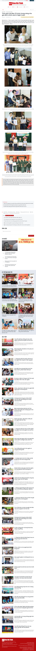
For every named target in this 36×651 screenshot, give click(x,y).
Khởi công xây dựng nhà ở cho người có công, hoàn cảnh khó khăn (26, 331)
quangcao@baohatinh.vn (25, 649)
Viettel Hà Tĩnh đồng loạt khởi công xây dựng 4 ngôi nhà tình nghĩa (24, 478)
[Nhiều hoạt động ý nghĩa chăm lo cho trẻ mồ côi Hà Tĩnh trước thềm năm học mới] (10, 324)
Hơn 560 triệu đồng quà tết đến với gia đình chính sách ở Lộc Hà (15, 206)
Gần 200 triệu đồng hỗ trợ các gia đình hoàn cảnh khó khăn (23, 597)
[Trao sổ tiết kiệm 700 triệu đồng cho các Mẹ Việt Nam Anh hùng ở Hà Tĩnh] (10, 279)
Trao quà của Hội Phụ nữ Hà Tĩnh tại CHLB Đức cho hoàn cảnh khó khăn (23, 577)
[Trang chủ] (3, 10)
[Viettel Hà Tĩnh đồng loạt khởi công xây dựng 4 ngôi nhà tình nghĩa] (7, 481)
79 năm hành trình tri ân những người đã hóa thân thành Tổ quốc (15, 221)
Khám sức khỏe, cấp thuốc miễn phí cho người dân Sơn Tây (23, 419)
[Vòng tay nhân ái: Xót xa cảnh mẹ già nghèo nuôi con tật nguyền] (7, 501)
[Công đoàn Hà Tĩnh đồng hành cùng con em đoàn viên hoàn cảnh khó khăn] (10, 293)
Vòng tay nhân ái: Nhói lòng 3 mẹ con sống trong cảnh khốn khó (24, 538)
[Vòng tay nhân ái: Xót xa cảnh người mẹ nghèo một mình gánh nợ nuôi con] (7, 432)
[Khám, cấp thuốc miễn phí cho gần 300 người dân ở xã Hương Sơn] (7, 391)
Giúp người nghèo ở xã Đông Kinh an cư (24, 557)
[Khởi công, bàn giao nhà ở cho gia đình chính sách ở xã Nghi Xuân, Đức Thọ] (7, 442)
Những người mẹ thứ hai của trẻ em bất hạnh (24, 567)
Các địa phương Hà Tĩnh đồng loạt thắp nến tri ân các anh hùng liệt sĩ (17, 224)
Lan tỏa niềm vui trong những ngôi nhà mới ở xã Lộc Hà (24, 617)
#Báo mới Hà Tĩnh (6, 213)
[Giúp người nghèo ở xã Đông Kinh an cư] (7, 560)
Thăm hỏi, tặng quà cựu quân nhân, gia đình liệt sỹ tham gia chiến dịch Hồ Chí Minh (18, 203)
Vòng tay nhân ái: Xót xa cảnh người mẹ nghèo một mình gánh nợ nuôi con (23, 429)
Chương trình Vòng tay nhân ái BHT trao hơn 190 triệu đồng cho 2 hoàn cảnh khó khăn (23, 399)
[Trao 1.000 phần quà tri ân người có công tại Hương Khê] (7, 451)
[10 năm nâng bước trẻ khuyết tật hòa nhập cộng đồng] (7, 531)
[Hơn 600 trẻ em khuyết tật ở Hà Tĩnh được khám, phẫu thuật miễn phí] (7, 372)
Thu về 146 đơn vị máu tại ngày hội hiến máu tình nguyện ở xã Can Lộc (24, 508)
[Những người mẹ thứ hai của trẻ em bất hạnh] (7, 570)
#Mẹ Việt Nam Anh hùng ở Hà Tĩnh (14, 213)
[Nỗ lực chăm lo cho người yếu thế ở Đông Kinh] (7, 550)
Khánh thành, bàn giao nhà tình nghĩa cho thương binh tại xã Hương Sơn (23, 468)
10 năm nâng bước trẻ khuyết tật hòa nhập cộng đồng (23, 528)
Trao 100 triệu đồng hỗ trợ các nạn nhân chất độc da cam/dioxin (22, 627)
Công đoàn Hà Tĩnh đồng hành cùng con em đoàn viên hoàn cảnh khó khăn (9, 300)
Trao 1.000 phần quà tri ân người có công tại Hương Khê (23, 449)
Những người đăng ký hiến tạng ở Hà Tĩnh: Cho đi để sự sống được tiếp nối (10, 253)
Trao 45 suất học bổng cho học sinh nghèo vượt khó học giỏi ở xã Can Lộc (23, 339)
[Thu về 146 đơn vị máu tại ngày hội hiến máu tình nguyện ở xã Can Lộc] (7, 511)
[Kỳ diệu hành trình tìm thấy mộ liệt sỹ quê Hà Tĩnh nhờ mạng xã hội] (10, 245)
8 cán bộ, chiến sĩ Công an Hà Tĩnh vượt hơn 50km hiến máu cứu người (24, 379)
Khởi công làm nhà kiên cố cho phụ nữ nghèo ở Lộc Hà (23, 349)
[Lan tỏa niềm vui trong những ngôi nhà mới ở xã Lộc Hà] (7, 619)
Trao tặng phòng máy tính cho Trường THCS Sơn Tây (23, 587)
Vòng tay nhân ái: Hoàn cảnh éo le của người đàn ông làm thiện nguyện (23, 359)
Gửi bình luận (31, 235)
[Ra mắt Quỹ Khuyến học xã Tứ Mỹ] (26, 279)
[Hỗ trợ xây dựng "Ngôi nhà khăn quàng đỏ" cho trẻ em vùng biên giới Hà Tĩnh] (7, 610)
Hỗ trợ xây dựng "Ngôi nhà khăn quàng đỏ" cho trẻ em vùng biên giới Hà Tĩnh (23, 607)
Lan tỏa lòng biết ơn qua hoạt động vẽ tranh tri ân (14, 222)
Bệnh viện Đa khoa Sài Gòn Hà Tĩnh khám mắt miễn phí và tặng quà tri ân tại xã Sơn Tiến (23, 410)
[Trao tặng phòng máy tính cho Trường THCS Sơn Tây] (7, 590)
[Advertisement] (18, 193)
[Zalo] (28, 0)
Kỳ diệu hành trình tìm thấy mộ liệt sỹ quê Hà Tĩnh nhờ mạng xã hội (11, 248)
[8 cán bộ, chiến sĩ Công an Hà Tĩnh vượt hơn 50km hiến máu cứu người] (7, 381)
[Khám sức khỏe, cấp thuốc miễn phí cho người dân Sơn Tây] (7, 422)
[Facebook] (24, 0)
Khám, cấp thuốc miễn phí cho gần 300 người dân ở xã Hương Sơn (24, 389)
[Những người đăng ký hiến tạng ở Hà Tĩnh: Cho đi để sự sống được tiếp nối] (7, 491)
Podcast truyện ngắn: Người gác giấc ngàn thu (13, 217)
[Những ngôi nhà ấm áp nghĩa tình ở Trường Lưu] (10, 308)
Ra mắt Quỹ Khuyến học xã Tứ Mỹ (25, 285)
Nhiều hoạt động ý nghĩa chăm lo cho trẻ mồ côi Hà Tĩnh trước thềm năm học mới (9, 331)
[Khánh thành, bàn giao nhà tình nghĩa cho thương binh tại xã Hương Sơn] (7, 471)
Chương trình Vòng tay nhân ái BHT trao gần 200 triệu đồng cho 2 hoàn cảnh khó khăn (23, 519)
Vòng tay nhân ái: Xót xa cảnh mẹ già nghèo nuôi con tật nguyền (24, 498)
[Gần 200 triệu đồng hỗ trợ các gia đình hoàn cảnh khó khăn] (7, 600)
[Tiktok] (25, 0)
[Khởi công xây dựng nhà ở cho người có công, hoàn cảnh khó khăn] (26, 324)
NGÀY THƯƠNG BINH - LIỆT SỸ (9, 215)
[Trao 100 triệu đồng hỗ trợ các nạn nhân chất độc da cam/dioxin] (7, 629)
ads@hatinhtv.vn (32, 649)
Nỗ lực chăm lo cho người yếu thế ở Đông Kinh (23, 548)
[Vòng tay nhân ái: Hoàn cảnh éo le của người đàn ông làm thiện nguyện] (7, 362)
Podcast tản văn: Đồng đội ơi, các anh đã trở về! (13, 219)
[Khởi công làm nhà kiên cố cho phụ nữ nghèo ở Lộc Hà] (7, 352)
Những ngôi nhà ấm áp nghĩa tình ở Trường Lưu (11, 262)
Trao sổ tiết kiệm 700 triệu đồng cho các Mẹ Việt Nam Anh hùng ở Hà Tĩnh (11, 257)
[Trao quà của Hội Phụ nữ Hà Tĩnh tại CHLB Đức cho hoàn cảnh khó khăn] (7, 580)
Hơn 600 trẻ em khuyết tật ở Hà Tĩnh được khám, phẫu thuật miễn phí (10, 265)
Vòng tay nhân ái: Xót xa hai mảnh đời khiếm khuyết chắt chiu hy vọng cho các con (25, 316)
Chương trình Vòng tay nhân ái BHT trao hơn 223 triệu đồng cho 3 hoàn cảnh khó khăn (25, 300)
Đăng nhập (32, 0)
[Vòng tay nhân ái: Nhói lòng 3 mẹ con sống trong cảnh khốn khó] (7, 540)
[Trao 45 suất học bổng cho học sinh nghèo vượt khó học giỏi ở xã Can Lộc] (7, 342)
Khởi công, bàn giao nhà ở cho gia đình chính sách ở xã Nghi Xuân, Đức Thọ (24, 439)
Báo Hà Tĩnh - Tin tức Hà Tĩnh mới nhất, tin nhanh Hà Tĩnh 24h (18, 3)
